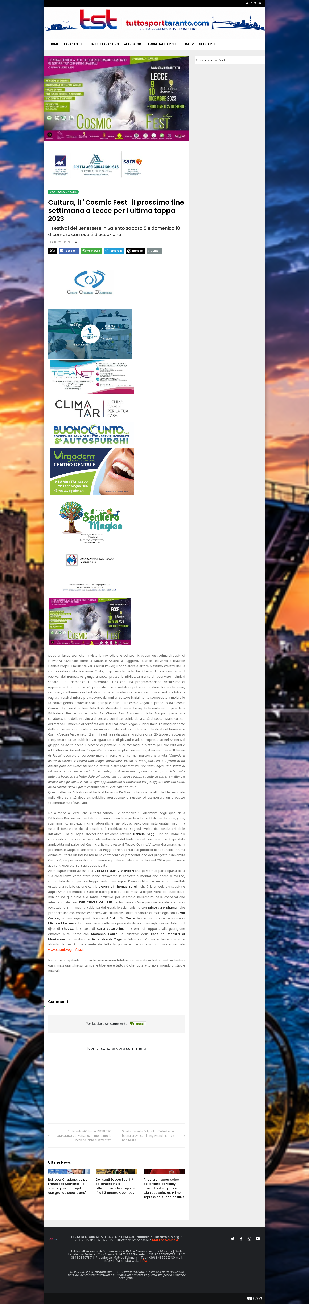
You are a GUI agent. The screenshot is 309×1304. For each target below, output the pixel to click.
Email (156, 250)
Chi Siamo (207, 44)
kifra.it (145, 1260)
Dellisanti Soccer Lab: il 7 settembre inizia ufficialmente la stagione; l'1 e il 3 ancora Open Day (115, 1186)
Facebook (70, 250)
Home (54, 44)
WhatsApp (93, 250)
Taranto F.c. (73, 44)
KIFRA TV (187, 44)
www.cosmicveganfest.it (66, 949)
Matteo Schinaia (165, 1240)
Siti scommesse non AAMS (210, 60)
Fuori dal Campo (162, 44)
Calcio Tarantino (104, 44)
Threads (137, 250)
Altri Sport (133, 44)
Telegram (115, 250)
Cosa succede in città (63, 192)
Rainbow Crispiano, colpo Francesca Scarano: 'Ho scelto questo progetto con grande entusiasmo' (67, 1186)
